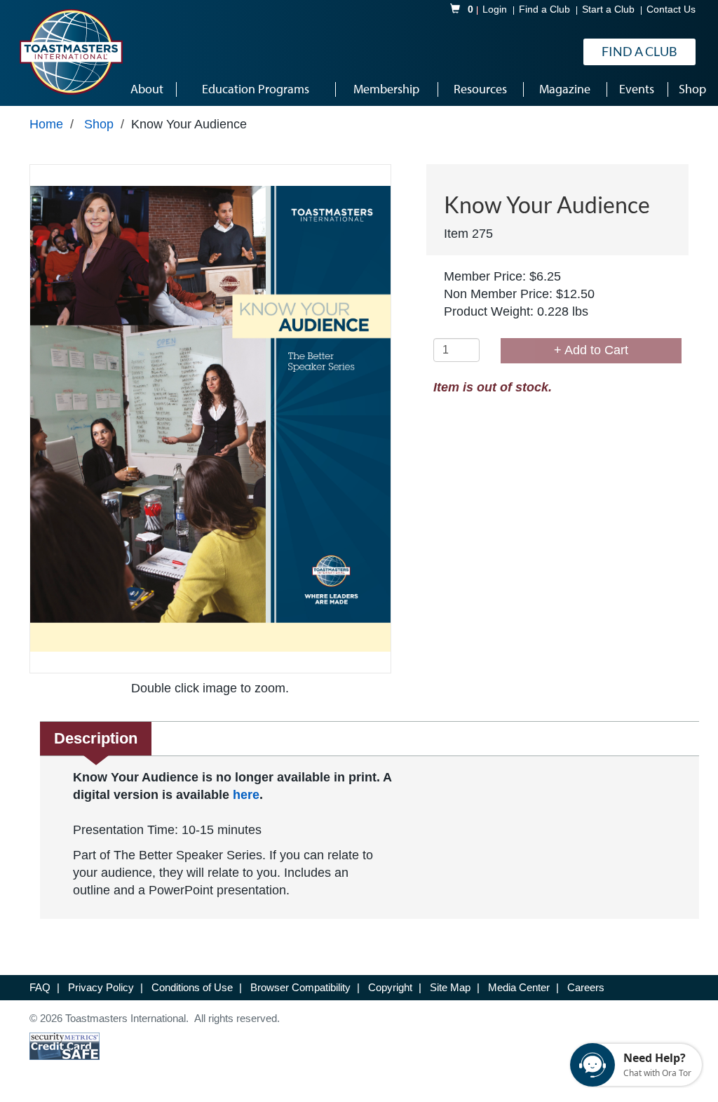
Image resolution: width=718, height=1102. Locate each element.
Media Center (520, 987)
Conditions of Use (193, 987)
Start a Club (608, 9)
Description (95, 738)
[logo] (71, 51)
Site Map (451, 987)
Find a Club (544, 9)
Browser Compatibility (301, 987)
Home (46, 124)
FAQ (41, 987)
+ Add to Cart (591, 350)
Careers (585, 987)
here (246, 795)
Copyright (391, 987)
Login (494, 9)
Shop (99, 124)
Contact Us (671, 9)
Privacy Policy (102, 987)
